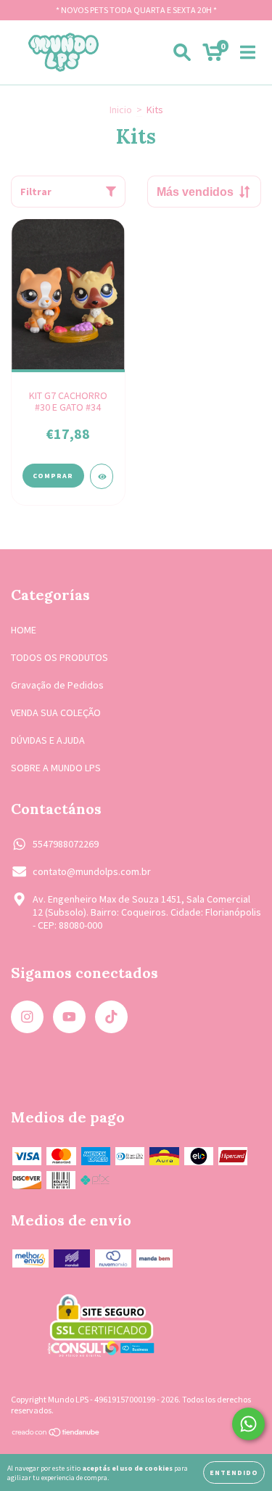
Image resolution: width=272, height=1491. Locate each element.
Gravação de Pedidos (57, 684)
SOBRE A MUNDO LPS (56, 767)
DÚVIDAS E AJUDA (48, 740)
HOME (23, 629)
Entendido (234, 1472)
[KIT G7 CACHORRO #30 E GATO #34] (102, 476)
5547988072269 (66, 843)
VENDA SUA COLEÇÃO (56, 712)
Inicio (121, 109)
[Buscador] (182, 52)
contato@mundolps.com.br (92, 871)
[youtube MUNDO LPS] (69, 1017)
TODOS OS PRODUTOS (59, 657)
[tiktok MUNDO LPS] (111, 1017)
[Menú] (247, 52)
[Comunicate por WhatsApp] (248, 1424)
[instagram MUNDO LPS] (27, 1017)
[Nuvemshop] (56, 1434)
